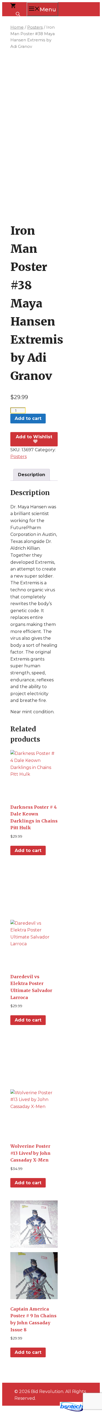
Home (17, 27)
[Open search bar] (18, 13)
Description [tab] (31, 474)
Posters (35, 27)
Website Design (38, 1410)
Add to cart (28, 418)
